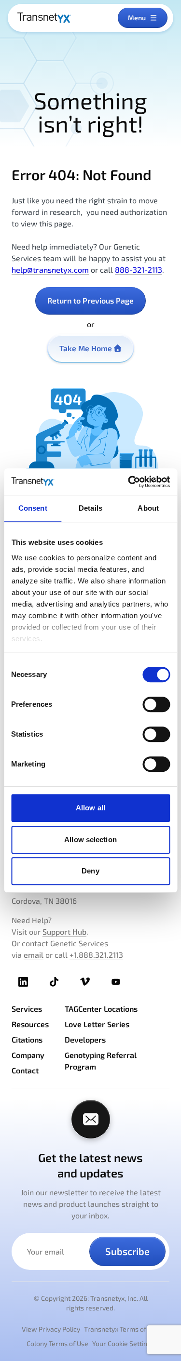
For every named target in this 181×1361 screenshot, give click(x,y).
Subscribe (127, 1251)
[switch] (156, 704)
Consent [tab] (32, 508)
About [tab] (148, 508)
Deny (90, 871)
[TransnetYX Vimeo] (85, 981)
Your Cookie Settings (123, 1343)
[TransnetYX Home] (44, 18)
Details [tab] (90, 508)
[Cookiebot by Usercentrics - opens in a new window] (129, 482)
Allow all (90, 808)
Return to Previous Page (90, 300)
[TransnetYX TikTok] (54, 981)
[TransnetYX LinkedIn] (23, 981)
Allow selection (90, 839)
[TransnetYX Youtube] (115, 981)
